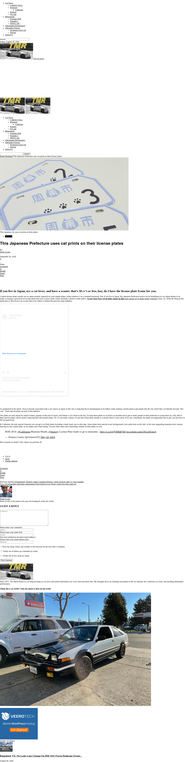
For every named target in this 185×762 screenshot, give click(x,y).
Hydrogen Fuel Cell (18, 30)
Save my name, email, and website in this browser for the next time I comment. (34, 547)
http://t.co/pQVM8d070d (113, 431)
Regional (13, 8)
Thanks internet (11, 461)
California (19, 10)
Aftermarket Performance (15, 26)
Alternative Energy (12, 28)
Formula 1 (14, 21)
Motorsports (10, 17)
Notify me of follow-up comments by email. (20, 551)
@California (23, 431)
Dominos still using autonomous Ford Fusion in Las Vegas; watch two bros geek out (42, 484)
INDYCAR (15, 23)
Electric (13, 32)
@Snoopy (53, 431)
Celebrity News (16, 5)
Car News (9, 3)
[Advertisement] (92, 78)
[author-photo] (6, 497)
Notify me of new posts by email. (16, 556)
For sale (13, 14)
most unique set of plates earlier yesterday (122, 299)
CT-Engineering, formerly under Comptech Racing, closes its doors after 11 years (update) (48, 482)
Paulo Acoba (5, 252)
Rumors (13, 12)
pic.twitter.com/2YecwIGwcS (141, 431)
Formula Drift (15, 19)
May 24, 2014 (48, 437)
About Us (9, 35)
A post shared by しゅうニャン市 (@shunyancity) (21, 392)
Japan (7, 459)
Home (2, 156)
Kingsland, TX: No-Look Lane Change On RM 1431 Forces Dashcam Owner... (41, 756)
